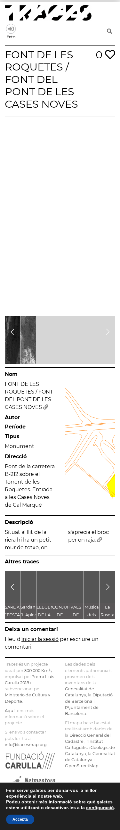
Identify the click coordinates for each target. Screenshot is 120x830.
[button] (12, 332)
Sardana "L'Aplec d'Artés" (29, 615)
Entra (11, 29)
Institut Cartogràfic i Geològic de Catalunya (90, 747)
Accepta (20, 819)
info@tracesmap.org (26, 744)
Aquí (9, 710)
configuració (100, 807)
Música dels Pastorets (93, 615)
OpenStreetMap (82, 765)
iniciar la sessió (40, 639)
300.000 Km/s (38, 670)
